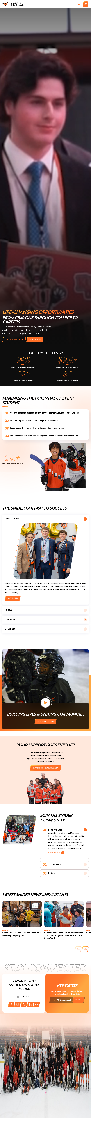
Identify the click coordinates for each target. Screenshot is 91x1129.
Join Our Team (54, 864)
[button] (85, 949)
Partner (51, 873)
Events (5, 930)
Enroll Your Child (55, 830)
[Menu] (85, 4)
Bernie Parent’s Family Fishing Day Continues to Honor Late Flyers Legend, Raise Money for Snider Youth (64, 935)
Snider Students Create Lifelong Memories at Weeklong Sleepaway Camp (21, 934)
